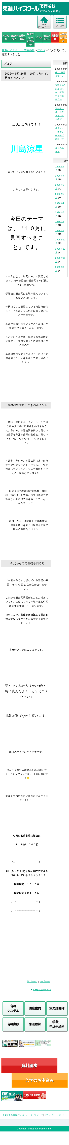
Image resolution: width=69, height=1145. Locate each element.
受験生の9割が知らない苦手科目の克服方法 (60, 92)
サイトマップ (37, 1115)
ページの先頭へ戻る (42, 989)
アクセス (5, 37)
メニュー (60, 26)
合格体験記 (22, 37)
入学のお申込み (39, 1080)
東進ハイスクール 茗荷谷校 (18, 50)
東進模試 (35, 1024)
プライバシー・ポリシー (56, 1115)
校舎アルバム (46, 37)
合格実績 (13, 1024)
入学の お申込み (63, 37)
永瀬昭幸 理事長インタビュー (16, 1115)
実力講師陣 (56, 1008)
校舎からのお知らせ (30, 39)
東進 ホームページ (44, 25)
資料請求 (55, 37)
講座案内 (35, 1008)
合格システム (13, 1008)
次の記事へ (45, 981)
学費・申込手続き (56, 1024)
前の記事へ (32, 981)
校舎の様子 (14, 37)
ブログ (38, 37)
